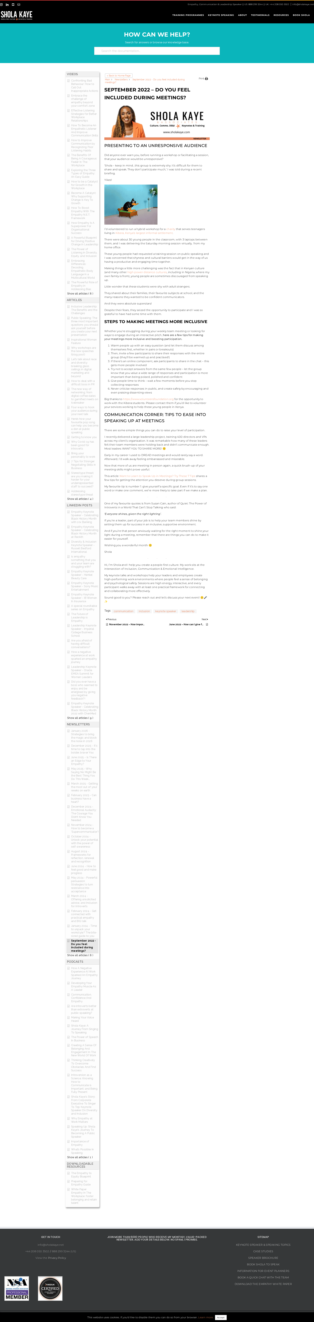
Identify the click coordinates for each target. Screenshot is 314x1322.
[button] (203, 79)
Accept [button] (221, 1317)
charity (170, 229)
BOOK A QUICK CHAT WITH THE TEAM (263, 1277)
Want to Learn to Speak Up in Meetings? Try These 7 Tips (157, 476)
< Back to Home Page (119, 75)
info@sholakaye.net (303, 4)
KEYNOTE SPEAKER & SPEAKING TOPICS (263, 1244)
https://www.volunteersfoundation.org (148, 399)
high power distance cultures (147, 272)
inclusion (144, 611)
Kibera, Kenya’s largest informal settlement (144, 233)
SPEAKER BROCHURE (263, 1257)
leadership (188, 611)
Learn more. (205, 1317)
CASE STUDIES (263, 1251)
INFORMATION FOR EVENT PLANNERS (263, 1271)
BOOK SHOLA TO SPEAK (263, 1264)
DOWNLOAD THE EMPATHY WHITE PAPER (263, 1284)
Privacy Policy (57, 1257)
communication (123, 611)
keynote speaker (165, 611)
